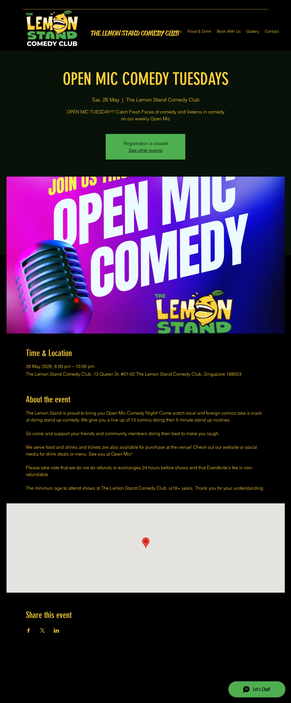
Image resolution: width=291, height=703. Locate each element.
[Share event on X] (42, 630)
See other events (146, 150)
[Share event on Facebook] (28, 630)
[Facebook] (137, 699)
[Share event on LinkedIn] (56, 630)
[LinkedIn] (154, 699)
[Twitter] (145, 699)
